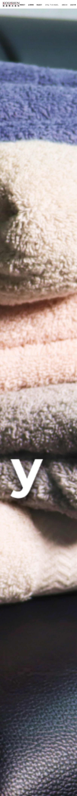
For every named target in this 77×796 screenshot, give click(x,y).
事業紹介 (22, 5)
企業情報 (31, 5)
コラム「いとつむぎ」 (52, 5)
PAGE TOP (73, 770)
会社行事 (73, 5)
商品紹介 (39, 5)
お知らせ (64, 5)
